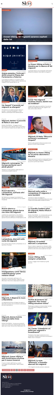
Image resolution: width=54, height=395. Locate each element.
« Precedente (6, 370)
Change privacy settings (27, 391)
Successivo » (30, 370)
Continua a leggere (21, 71)
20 (24, 370)
